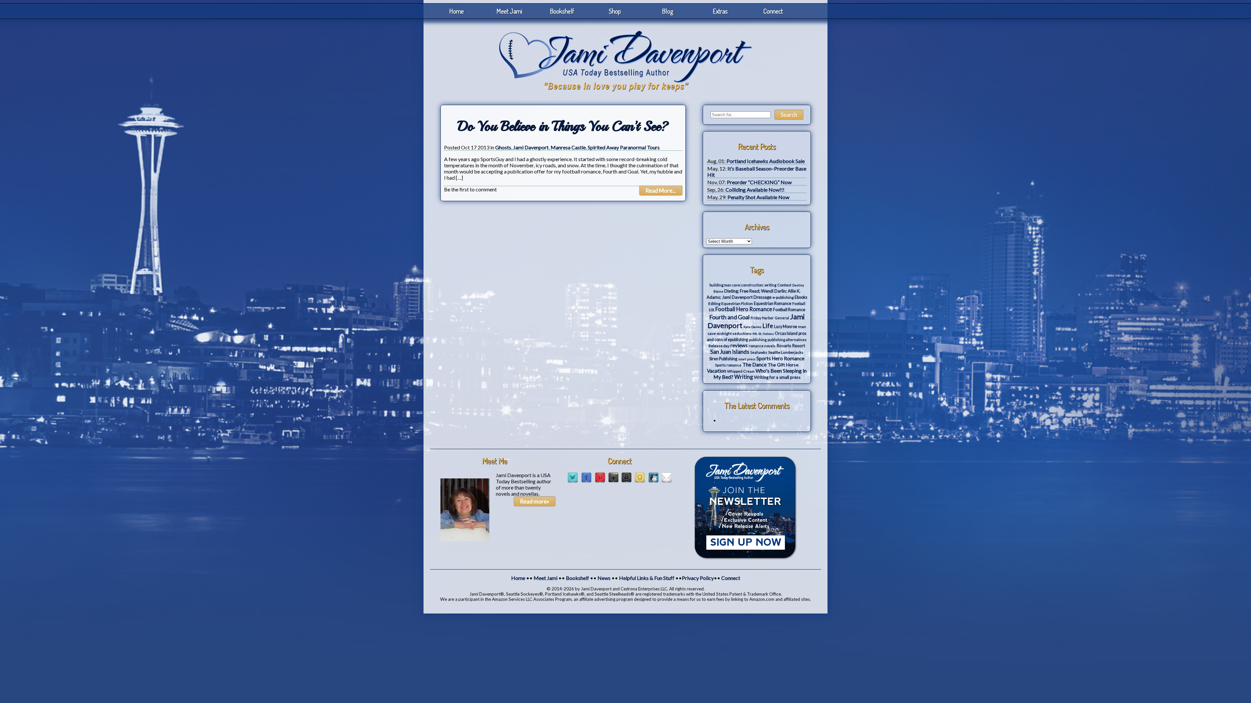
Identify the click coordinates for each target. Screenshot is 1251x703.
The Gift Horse (783, 364)
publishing (758, 340)
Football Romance (789, 309)
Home (456, 11)
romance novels (762, 346)
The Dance (754, 364)
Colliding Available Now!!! (755, 189)
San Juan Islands (729, 351)
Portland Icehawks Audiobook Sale (765, 161)
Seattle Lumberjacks (785, 352)
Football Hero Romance (743, 309)
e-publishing (783, 297)
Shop (615, 11)
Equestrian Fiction (737, 303)
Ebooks (801, 297)
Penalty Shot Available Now (758, 197)
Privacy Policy (698, 578)
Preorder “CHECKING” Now (759, 182)
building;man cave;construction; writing (743, 285)
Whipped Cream (741, 371)
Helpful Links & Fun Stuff (646, 578)
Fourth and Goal (729, 317)
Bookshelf (562, 11)
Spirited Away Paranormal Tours (624, 147)
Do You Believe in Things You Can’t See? (563, 126)
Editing (714, 303)
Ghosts (503, 147)
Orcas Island (786, 333)
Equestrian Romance (772, 303)
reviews (739, 345)
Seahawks (758, 352)
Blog (667, 11)
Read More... (660, 190)
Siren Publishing (723, 358)
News (604, 578)
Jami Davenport (531, 147)
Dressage (762, 297)
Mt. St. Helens (763, 334)
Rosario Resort (791, 345)
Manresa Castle (568, 147)
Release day (719, 345)
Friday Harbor (762, 318)
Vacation (716, 371)
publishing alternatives (787, 340)
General (782, 318)
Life (767, 325)
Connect (773, 11)
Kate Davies (752, 327)
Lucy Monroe (785, 326)
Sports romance (728, 365)
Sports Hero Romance (780, 358)
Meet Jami (509, 11)
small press (746, 359)
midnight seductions (734, 333)
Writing (743, 377)
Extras (720, 11)
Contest (784, 285)
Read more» (534, 501)
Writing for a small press (777, 377)
